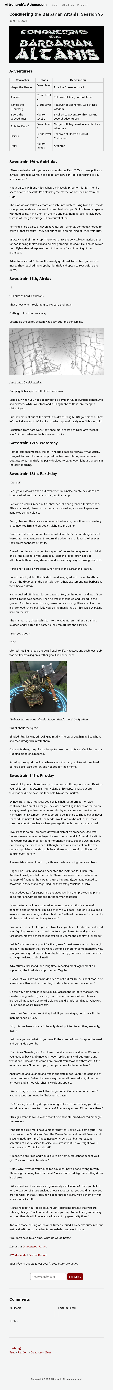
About (55, 5)
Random (23, 1352)
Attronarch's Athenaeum (26, 4)
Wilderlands (68, 5)
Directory (36, 1352)
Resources (82, 5)
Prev (12, 1352)
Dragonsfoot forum (34, 1246)
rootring (15, 1348)
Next (48, 1352)
